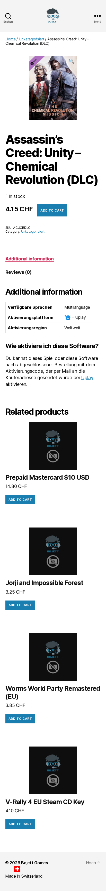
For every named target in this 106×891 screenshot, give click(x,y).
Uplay (87, 377)
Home (10, 39)
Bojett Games (34, 862)
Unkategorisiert (31, 39)
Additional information (29, 258)
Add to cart (52, 210)
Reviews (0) (18, 272)
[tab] (29, 258)
